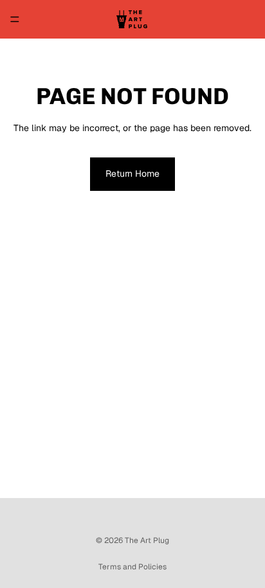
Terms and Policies (132, 567)
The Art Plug (147, 540)
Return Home (132, 173)
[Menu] (15, 19)
